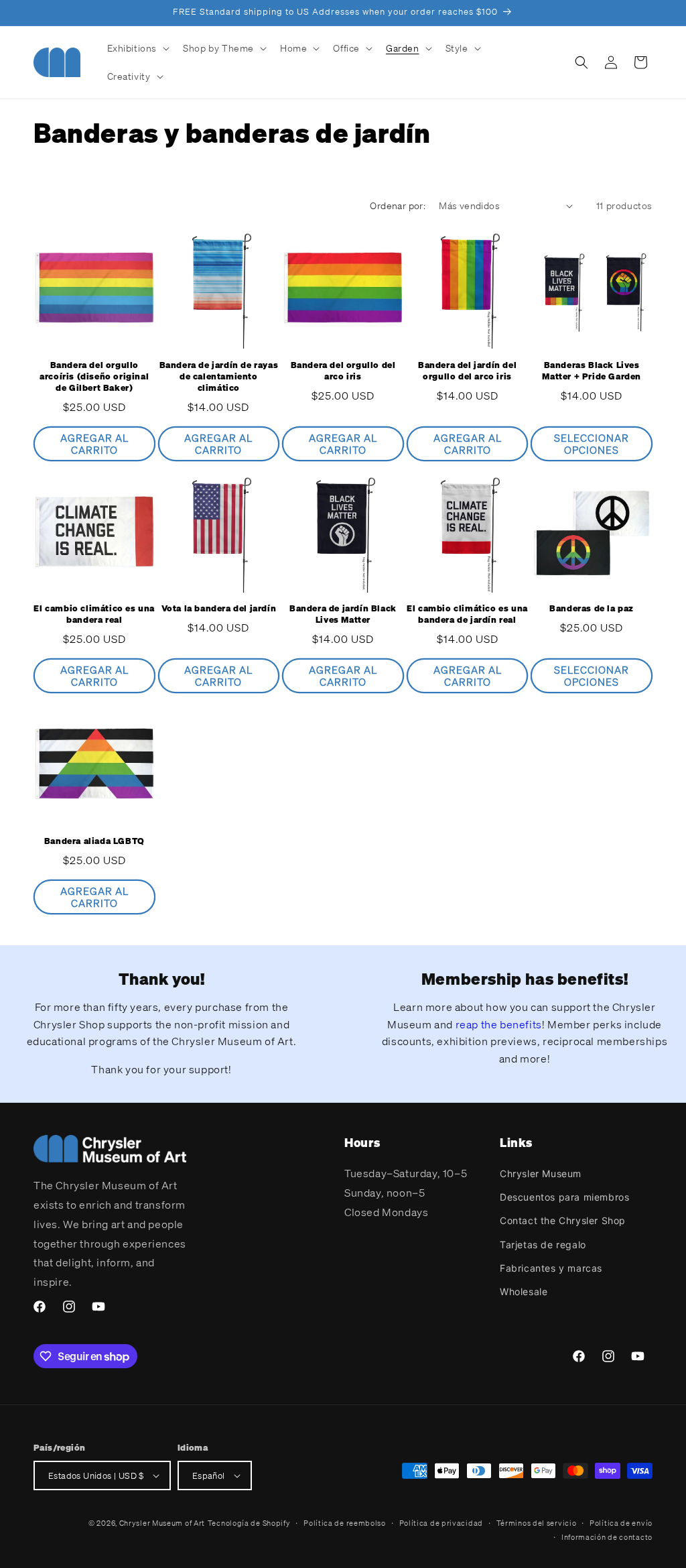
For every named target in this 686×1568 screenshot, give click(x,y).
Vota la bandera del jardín (219, 608)
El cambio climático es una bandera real (94, 614)
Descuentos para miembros (564, 1197)
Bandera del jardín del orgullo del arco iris (467, 371)
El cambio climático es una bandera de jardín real (467, 614)
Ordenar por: (397, 205)
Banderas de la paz (591, 608)
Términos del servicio (536, 1523)
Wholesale (523, 1291)
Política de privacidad (441, 1523)
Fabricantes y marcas (551, 1268)
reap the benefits (499, 1024)
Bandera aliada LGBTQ (94, 841)
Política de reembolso (344, 1523)
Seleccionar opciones (591, 444)
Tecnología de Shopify (249, 1523)
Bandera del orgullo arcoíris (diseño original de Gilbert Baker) (94, 377)
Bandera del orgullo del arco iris (343, 371)
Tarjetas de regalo (543, 1244)
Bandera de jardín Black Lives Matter (343, 614)
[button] (137, 48)
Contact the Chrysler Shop (563, 1220)
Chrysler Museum (540, 1173)
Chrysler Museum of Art (162, 1523)
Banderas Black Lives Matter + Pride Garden (591, 371)
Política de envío (621, 1523)
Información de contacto (607, 1537)
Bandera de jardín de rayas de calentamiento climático (219, 377)
